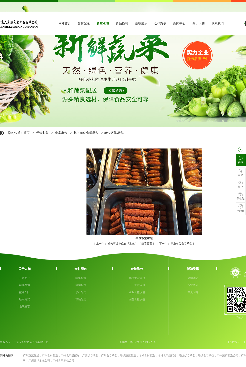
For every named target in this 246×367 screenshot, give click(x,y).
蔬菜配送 (80, 278)
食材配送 (83, 23)
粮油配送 (80, 299)
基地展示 (141, 23)
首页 (26, 132)
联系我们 (217, 23)
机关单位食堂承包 (86, 132)
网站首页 (64, 23)
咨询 (240, 162)
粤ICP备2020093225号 (143, 342)
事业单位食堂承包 (176, 243)
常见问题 (193, 292)
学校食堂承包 (137, 278)
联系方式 (24, 299)
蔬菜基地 (24, 285)
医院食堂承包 (137, 299)
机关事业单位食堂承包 (115, 243)
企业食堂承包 (137, 292)
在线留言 (24, 306)
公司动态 (193, 278)
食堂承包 (103, 23)
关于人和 (198, 23)
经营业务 (42, 132)
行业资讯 (193, 285)
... (81, 306)
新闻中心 (179, 23)
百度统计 (234, 342)
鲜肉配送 (80, 285)
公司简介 (24, 278)
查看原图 (147, 243)
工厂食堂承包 (137, 285)
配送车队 (24, 292)
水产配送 (80, 292)
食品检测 (122, 23)
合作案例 (160, 23)
